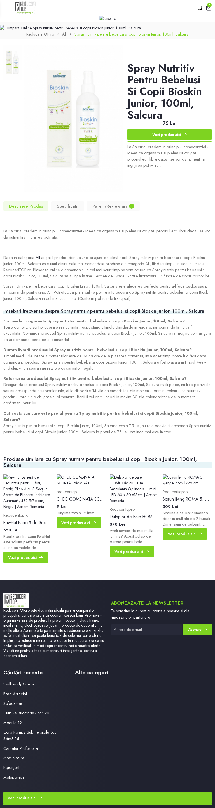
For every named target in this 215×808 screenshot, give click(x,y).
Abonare (195, 629)
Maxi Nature (13, 758)
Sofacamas (13, 703)
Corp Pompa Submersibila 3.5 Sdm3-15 (30, 735)
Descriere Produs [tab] (26, 206)
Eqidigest (11, 767)
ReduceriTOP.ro (40, 34)
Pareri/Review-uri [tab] (112, 206)
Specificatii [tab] (67, 206)
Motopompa (14, 777)
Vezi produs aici (166, 134)
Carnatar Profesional (21, 748)
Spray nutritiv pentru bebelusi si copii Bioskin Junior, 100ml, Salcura (131, 34)
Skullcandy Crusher (19, 684)
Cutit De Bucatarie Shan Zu (26, 713)
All (64, 34)
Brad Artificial (15, 694)
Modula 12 (12, 722)
